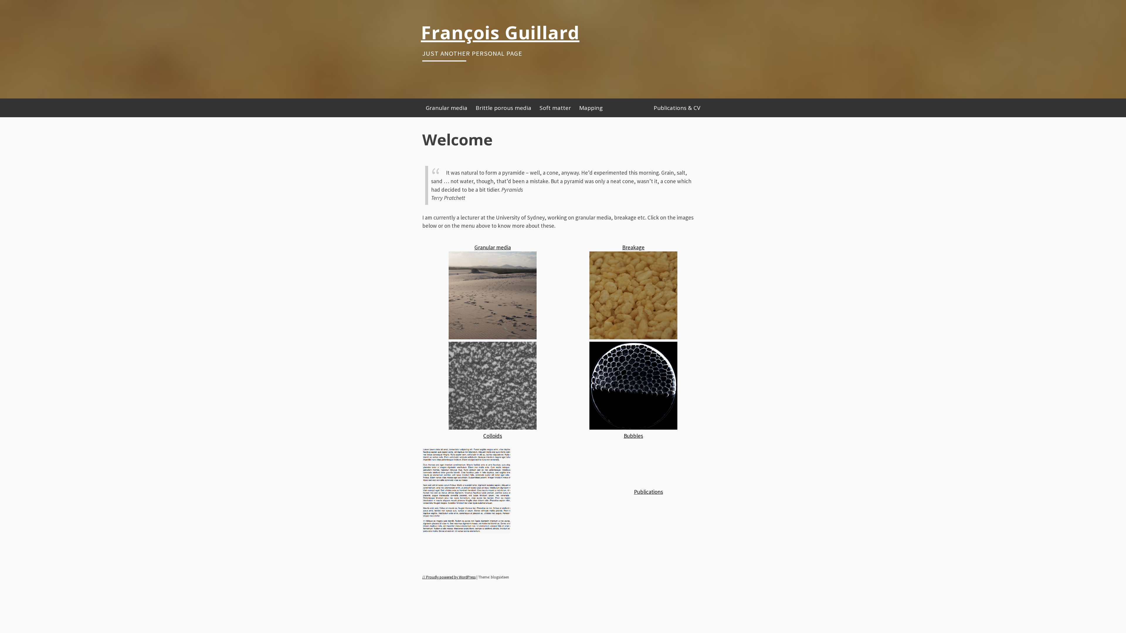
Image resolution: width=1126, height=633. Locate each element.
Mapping (591, 108)
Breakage (633, 247)
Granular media (446, 108)
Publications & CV (677, 108)
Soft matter (555, 108)
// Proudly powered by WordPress (449, 577)
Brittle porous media (503, 108)
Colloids (492, 435)
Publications (648, 491)
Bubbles (633, 435)
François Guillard (500, 32)
